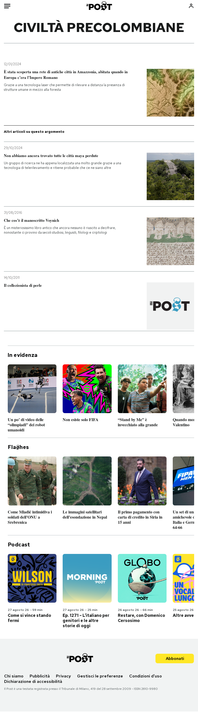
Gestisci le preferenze (100, 676)
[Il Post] (98, 5)
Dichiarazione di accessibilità (33, 681)
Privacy (63, 676)
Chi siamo (13, 676)
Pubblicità (40, 676)
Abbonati (175, 658)
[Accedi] (191, 6)
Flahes (18, 447)
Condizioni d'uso (145, 676)
